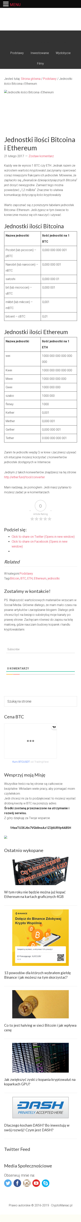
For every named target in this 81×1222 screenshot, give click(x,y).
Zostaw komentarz (41, 156)
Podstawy (26, 573)
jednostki (54, 578)
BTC (23, 578)
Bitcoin (14, 578)
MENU (15, 4)
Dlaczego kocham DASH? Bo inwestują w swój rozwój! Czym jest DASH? (37, 1127)
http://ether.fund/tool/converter (24, 477)
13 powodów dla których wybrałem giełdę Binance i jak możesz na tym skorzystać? (37, 975)
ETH (30, 578)
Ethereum (40, 578)
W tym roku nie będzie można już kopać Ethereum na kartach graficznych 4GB (35, 894)
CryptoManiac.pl (40, 15)
